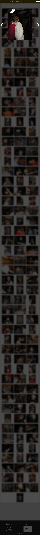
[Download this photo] (35, 1)
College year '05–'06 (15, 1)
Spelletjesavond (21, 1)
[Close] (39, 1)
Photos (10, 1)
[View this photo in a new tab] (37, 1)
